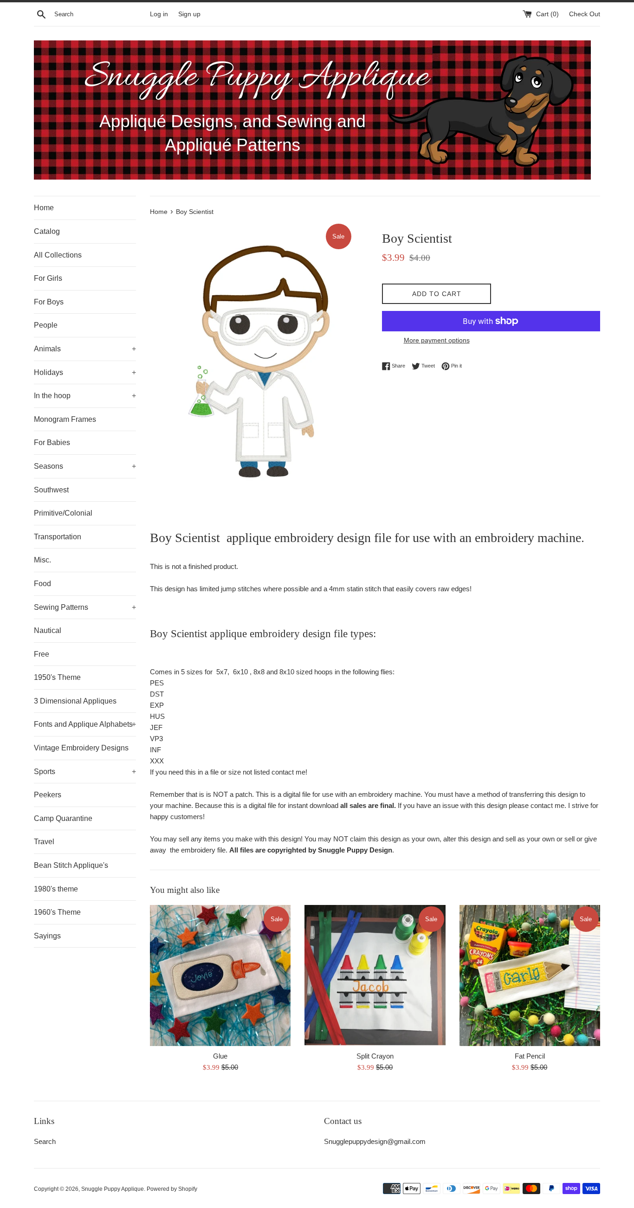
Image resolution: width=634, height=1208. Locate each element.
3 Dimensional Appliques (75, 701)
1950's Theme (57, 677)
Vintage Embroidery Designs (81, 748)
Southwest (51, 490)
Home (44, 208)
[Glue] (220, 975)
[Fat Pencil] (529, 975)
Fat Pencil (530, 1056)
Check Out (584, 14)
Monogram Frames (65, 419)
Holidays (85, 372)
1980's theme (56, 889)
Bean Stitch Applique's (71, 865)
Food (42, 584)
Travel (44, 842)
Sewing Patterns (85, 607)
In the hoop (85, 396)
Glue (220, 1056)
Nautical (47, 630)
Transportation (57, 537)
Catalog (47, 231)
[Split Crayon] (374, 975)
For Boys (49, 302)
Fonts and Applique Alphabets (85, 724)
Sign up (189, 14)
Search (45, 1141)
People (46, 325)
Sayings (47, 936)
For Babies (52, 442)
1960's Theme (57, 912)
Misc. (42, 560)
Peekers (47, 795)
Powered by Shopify (172, 1189)
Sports (85, 771)
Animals (85, 349)
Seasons (85, 466)
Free (41, 654)
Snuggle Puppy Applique (112, 1189)
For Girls (48, 278)
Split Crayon (375, 1056)
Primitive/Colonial (63, 513)
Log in (159, 14)
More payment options (437, 340)
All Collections (58, 255)
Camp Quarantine (63, 818)
